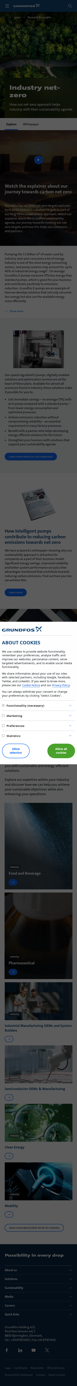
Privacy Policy (61, 685)
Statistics (13, 736)
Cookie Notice (31, 685)
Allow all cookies (61, 750)
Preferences (15, 726)
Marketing (14, 716)
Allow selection (16, 750)
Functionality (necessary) (25, 705)
